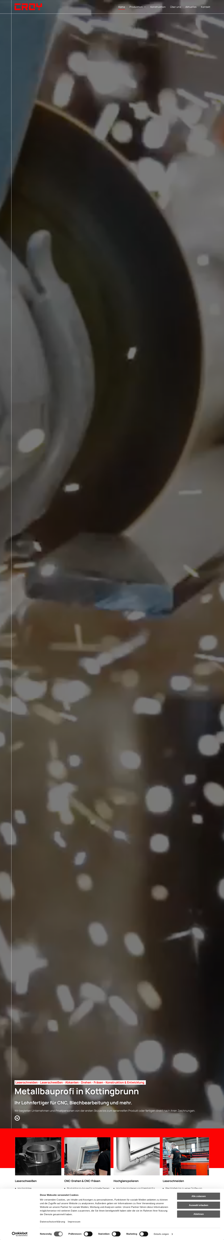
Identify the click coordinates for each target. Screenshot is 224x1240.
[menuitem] (121, 6)
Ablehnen (199, 1214)
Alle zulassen (199, 1196)
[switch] (88, 1233)
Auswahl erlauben (198, 1205)
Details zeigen (161, 1234)
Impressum (74, 1221)
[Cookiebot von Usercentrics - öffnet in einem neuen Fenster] (19, 1234)
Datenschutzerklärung (52, 1221)
